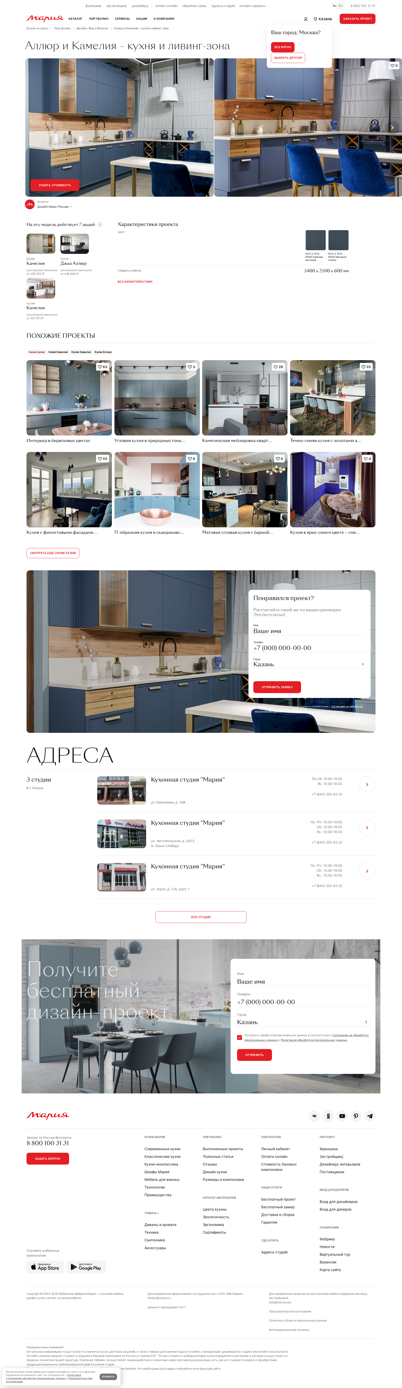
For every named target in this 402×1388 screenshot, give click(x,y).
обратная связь (194, 6)
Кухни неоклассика (161, 1164)
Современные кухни (162, 1149)
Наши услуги (271, 1187)
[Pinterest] (356, 1116)
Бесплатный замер (278, 1207)
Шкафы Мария (157, 1172)
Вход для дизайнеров (339, 1201)
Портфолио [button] (98, 18)
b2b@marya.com (280, 1302)
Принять (108, 1376)
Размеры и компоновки (223, 1179)
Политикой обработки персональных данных (314, 711)
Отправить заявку (277, 687)
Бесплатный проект (278, 1199)
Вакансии (328, 1262)
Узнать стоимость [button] (55, 185)
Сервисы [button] (122, 18)
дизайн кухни (36, 1298)
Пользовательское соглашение (290, 1311)
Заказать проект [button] (357, 18)
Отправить (254, 1055)
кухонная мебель (111, 1293)
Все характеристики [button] (135, 281)
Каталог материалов (219, 1197)
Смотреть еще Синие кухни (53, 553)
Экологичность (216, 1217)
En (340, 5)
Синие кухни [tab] (37, 352)
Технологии (154, 1187)
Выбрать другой (288, 58)
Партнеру (327, 1137)
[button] (322, 18)
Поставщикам (332, 1172)
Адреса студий (274, 1252)
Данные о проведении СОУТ (167, 1307)
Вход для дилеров (334, 1190)
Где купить (270, 1240)
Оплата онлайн (274, 1156)
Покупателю (271, 1137)
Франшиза (329, 1149)
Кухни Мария (154, 1137)
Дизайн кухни (215, 1172)
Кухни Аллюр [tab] (103, 352)
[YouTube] (342, 1116)
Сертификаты (214, 1232)
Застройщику (331, 1156)
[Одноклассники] (328, 1116)
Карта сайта (330, 1270)
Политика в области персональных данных (298, 1320)
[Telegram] (369, 1116)
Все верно (283, 47)
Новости (327, 1247)
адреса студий (222, 6)
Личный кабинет (275, 1149)
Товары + (151, 1213)
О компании (329, 1227)
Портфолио (212, 1137)
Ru (335, 5)
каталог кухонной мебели (63, 1298)
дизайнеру (140, 6)
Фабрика (327, 1239)
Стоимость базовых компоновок (279, 1167)
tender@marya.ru (159, 1298)
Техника (151, 1232)
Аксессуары (155, 1248)
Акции (141, 18)
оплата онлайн (166, 6)
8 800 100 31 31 (363, 6)
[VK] (314, 1116)
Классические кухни (162, 1156)
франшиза (93, 6)
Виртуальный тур (335, 1254)
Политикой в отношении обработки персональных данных (43, 1377)
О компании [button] (164, 18)
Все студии (201, 917)
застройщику (116, 6)
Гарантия (269, 1222)
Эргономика (213, 1224)
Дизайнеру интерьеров (340, 1164)
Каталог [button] (76, 18)
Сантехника (154, 1240)
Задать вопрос (48, 1158)
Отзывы (210, 1164)
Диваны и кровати (160, 1224)
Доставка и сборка (278, 1214)
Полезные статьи (218, 1156)
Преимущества (157, 1195)
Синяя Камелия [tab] (58, 352)
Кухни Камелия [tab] (81, 352)
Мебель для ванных (162, 1179)
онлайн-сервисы (252, 6)
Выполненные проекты (223, 1149)
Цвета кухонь (215, 1209)
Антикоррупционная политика (289, 1330)
